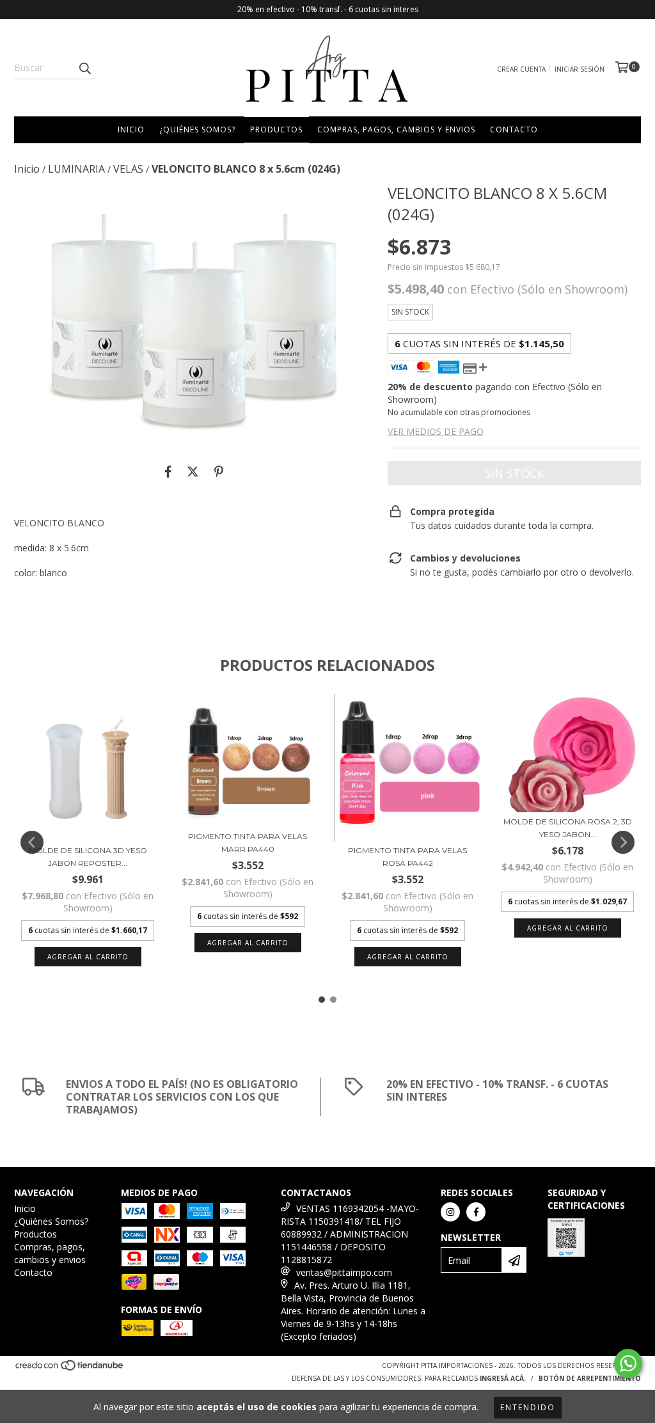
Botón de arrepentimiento (590, 1378)
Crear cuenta (521, 69)
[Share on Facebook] (168, 472)
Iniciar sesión (579, 69)
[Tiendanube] (70, 1369)
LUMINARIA (76, 168)
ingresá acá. (503, 1378)
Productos (276, 129)
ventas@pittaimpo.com (344, 1272)
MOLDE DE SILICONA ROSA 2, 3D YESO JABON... (567, 828)
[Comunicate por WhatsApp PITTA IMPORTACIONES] (628, 1363)
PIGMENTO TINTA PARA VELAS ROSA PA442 (407, 856)
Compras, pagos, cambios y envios (396, 129)
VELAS (128, 168)
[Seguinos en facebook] (475, 1212)
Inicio (131, 129)
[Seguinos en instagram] (450, 1212)
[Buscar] (84, 67)
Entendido (527, 1407)
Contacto (514, 129)
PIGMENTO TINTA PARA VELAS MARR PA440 (247, 842)
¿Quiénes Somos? (197, 129)
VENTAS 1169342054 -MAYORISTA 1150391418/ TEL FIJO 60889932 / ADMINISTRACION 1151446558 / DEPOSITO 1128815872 (350, 1234)
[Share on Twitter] (193, 472)
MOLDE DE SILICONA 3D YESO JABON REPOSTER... (88, 856)
